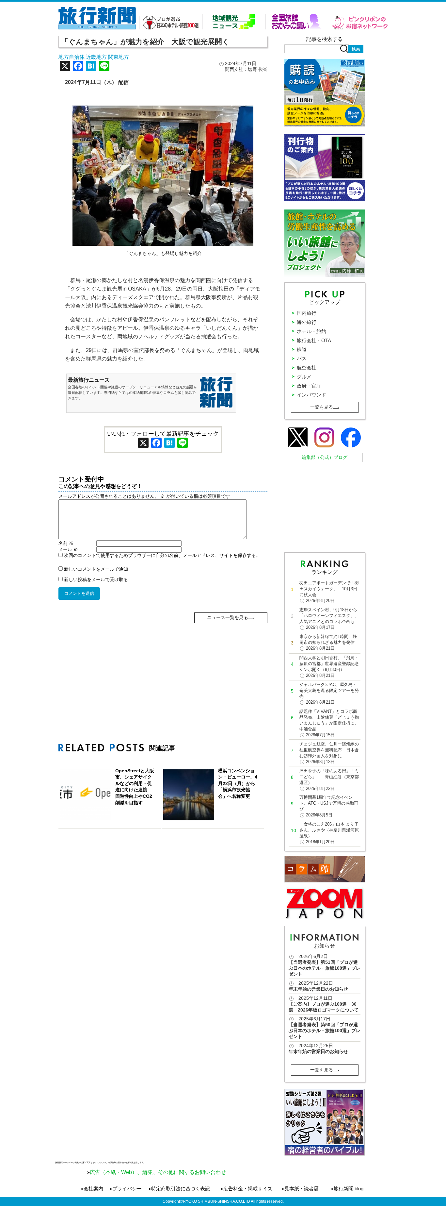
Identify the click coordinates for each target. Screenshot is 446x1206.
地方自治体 (71, 57)
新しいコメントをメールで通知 (96, 569)
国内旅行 (306, 313)
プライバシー (127, 1188)
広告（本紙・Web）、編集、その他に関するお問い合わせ (158, 1172)
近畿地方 (96, 57)
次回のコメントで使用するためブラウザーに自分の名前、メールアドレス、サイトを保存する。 (162, 555)
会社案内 (93, 1188)
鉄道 (302, 349)
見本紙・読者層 (301, 1188)
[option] (324, 1122)
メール (68, 549)
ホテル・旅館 (311, 331)
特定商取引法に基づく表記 (180, 1188)
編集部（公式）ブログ (324, 457)
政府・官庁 (309, 386)
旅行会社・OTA (314, 340)
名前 (65, 543)
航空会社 (306, 367)
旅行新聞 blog (348, 1188)
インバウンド (311, 394)
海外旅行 (306, 322)
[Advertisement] (163, 669)
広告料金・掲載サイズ (247, 1188)
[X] (65, 67)
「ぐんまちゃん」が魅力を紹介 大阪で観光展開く (145, 42)
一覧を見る (321, 407)
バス (302, 358)
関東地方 (118, 57)
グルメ (304, 376)
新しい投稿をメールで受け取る (96, 579)
